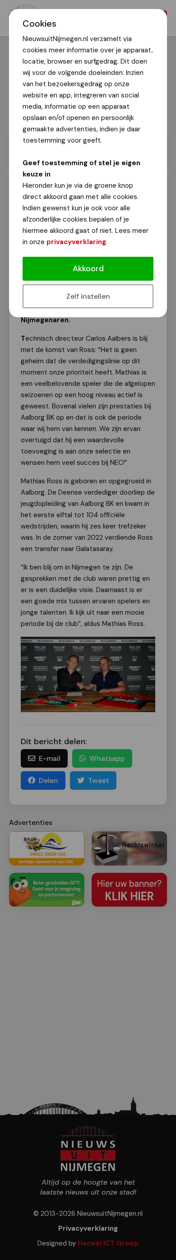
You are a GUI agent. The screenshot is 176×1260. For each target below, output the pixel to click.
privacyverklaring (76, 241)
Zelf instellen (88, 296)
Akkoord (88, 268)
